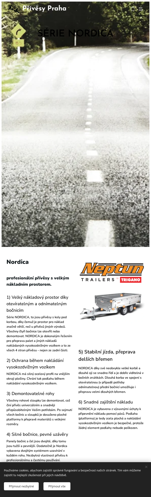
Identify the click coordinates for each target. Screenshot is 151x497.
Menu (141, 9)
